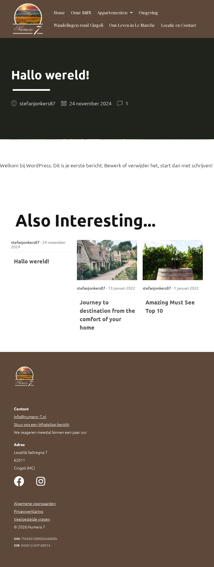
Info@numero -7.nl (30, 416)
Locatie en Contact (178, 25)
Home (59, 12)
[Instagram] (40, 481)
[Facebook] (19, 481)
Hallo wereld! (31, 261)
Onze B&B (81, 12)
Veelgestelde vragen (32, 519)
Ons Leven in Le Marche (132, 25)
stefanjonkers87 (25, 242)
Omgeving (148, 12)
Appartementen (112, 12)
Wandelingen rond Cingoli (78, 25)
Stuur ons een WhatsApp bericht (41, 424)
